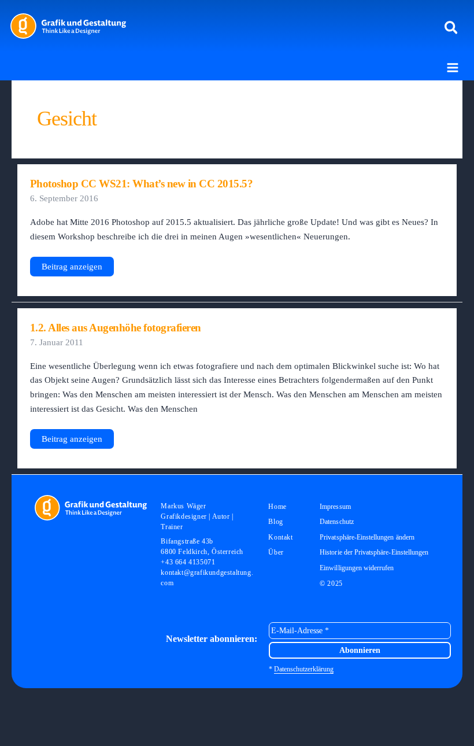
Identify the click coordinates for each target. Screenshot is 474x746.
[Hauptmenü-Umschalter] (452, 67)
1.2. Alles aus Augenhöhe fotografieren (115, 328)
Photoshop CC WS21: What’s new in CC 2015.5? (141, 184)
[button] (452, 28)
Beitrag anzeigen (71, 269)
